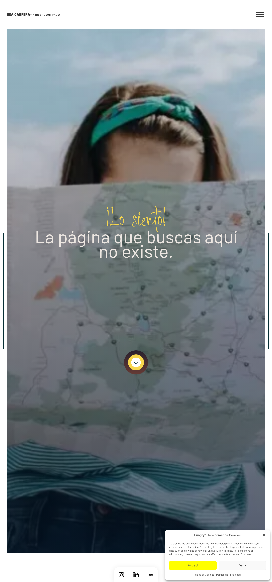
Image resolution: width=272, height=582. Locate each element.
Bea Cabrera (18, 14)
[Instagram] (121, 575)
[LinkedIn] (136, 575)
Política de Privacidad (228, 574)
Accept (193, 565)
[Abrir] (260, 14)
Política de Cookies (203, 574)
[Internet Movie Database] (150, 575)
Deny (242, 565)
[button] (264, 535)
